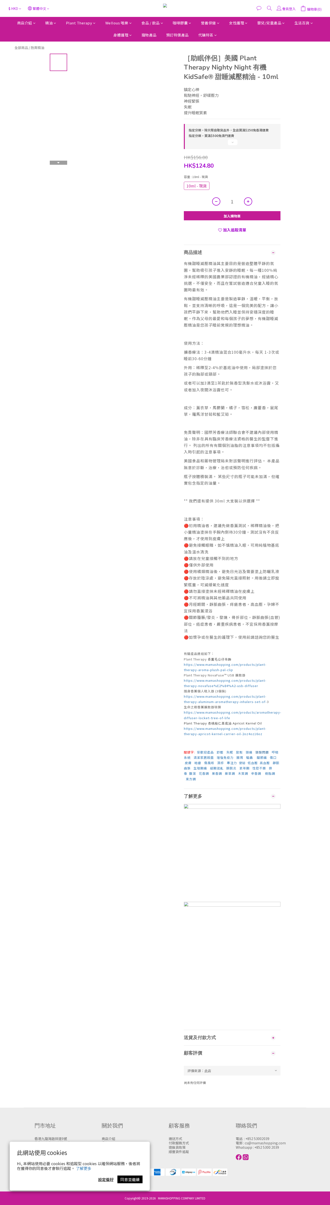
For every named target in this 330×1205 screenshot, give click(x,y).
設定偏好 (106, 1179)
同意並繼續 (130, 1179)
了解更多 (83, 1168)
